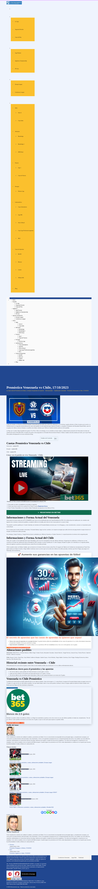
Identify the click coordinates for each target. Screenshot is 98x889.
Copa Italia (20, 120)
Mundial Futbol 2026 (26, 799)
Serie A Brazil (21, 222)
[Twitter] (45, 812)
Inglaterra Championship (21, 60)
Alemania (17, 131)
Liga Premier (18, 53)
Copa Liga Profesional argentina (25, 230)
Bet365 (20, 254)
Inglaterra (14, 48)
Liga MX (20, 214)
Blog (16, 288)
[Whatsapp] (47, 812)
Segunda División (19, 29)
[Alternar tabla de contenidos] (54, 438)
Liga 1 (19, 167)
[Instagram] (53, 812)
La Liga (17, 21)
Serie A (20, 112)
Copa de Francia (22, 175)
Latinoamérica (18, 202)
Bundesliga (20, 136)
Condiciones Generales (64, 857)
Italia (16, 108)
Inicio (13, 9)
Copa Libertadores (22, 207)
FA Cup (17, 68)
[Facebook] (42, 812)
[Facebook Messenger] (55, 812)
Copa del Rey (18, 37)
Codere (20, 269)
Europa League (18, 84)
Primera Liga (21, 191)
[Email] (50, 812)
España (13, 16)
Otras (13, 103)
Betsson (20, 262)
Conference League (19, 92)
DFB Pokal (20, 152)
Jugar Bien (74, 857)
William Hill (21, 277)
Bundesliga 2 (21, 144)
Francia (17, 163)
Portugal (17, 186)
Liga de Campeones (16, 79)
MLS (19, 238)
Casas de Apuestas (19, 249)
